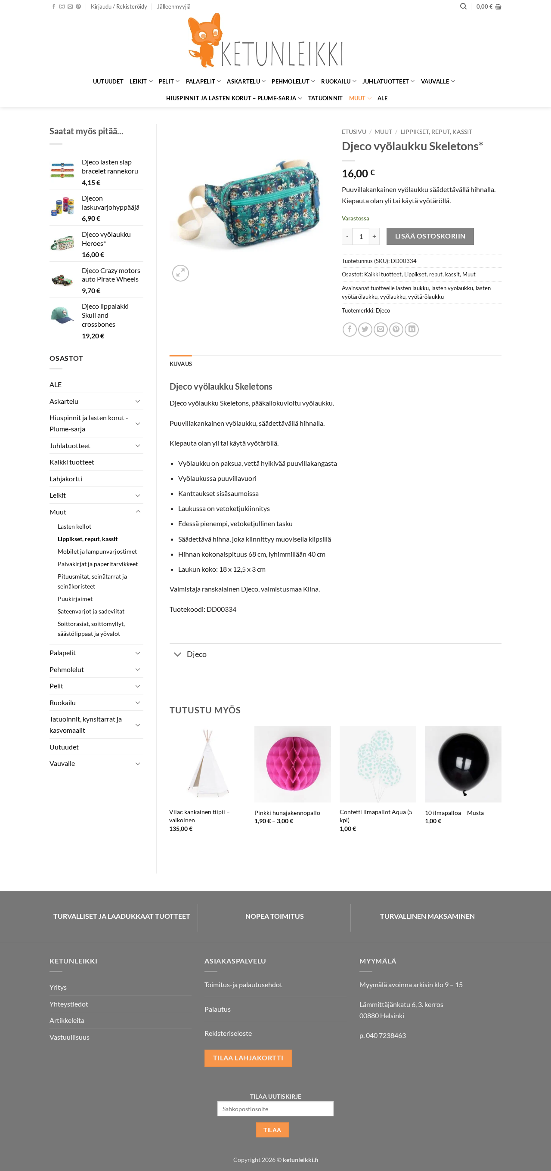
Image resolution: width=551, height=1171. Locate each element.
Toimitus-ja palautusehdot (243, 984)
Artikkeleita (67, 1020)
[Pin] (396, 329)
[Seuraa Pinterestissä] (78, 7)
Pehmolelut (291, 81)
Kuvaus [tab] (181, 363)
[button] (119, 6)
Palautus (217, 1009)
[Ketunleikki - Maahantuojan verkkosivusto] (275, 43)
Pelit (166, 81)
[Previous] (170, 792)
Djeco (383, 310)
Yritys (58, 987)
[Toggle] (138, 401)
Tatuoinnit (325, 98)
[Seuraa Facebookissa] (53, 7)
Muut (357, 98)
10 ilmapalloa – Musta (454, 812)
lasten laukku (412, 288)
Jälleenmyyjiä (174, 6)
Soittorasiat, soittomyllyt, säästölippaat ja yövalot (91, 628)
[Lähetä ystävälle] (381, 329)
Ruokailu (335, 81)
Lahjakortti (66, 478)
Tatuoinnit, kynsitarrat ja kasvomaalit (86, 724)
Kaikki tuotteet (72, 462)
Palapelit (200, 81)
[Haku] (463, 6)
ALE (383, 98)
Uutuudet (108, 81)
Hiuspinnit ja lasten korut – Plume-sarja (231, 98)
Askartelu (243, 81)
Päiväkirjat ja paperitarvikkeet (98, 563)
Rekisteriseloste (228, 1033)
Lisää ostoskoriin (430, 236)
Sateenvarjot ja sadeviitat (91, 611)
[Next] (501, 792)
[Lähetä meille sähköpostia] (70, 7)
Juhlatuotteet (385, 81)
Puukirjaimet (75, 598)
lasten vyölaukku (452, 288)
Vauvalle (435, 81)
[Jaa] (350, 329)
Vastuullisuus (70, 1037)
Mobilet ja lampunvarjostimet (97, 551)
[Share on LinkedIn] (412, 329)
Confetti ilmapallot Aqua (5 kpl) (376, 816)
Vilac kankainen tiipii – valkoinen (199, 816)
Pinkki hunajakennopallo (287, 812)
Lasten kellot (74, 526)
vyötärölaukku (426, 296)
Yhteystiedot (69, 1004)
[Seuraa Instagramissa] (62, 7)
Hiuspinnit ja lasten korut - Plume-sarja (89, 423)
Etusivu (354, 131)
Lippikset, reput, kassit (88, 538)
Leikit (138, 81)
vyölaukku (393, 296)
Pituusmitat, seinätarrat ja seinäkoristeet (92, 581)
